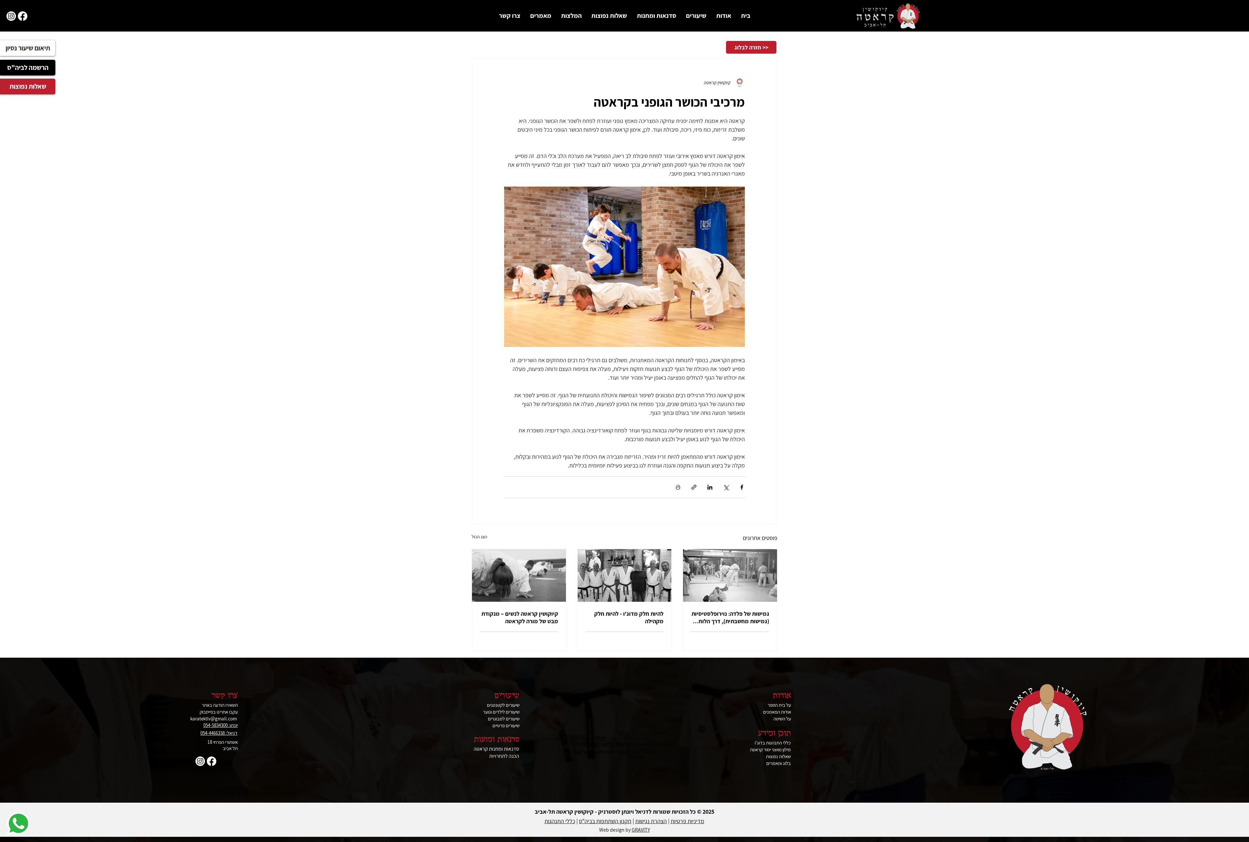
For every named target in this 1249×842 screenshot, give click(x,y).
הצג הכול (479, 537)
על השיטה (782, 719)
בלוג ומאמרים (778, 763)
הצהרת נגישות (651, 821)
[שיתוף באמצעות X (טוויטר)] (726, 487)
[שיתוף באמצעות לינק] (694, 487)
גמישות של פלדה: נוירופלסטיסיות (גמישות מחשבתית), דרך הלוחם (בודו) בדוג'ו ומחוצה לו (730, 617)
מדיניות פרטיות (687, 821)
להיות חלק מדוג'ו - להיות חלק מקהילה (629, 617)
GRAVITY (641, 829)
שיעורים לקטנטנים (503, 705)
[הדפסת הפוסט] (678, 487)
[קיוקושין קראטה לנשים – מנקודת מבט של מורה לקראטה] (519, 575)
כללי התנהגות (559, 821)
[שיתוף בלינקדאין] (710, 487)
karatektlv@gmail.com (213, 719)
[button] (723, 15)
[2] (22, 16)
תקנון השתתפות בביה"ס (605, 821)
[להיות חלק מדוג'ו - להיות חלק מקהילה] (625, 575)
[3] (11, 16)
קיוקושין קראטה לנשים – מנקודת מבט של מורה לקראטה (519, 617)
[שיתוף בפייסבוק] (742, 487)
